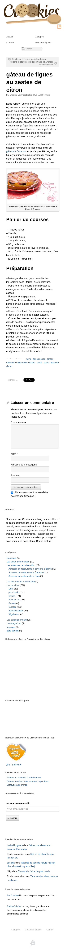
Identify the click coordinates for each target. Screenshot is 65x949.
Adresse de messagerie (24, 464)
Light (10, 588)
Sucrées (12, 606)
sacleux (11, 862)
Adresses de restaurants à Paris (24, 576)
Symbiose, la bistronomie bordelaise (29, 59)
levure (32, 362)
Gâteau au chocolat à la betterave (24, 777)
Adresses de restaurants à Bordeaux (26, 572)
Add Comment (44, 95)
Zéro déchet (13, 630)
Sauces (12, 603)
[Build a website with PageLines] (32, 942)
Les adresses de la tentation (21, 565)
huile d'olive (22, 362)
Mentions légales (43, 42)
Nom (14, 453)
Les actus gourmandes (18, 561)
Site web (15, 475)
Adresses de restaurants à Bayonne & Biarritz (30, 568)
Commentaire (18, 422)
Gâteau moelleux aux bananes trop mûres (28, 781)
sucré (46, 362)
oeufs (39, 362)
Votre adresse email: (18, 803)
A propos (39, 37)
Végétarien (13, 614)
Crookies (13, 95)
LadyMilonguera (15, 845)
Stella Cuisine (14, 906)
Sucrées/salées (15, 610)
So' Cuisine (13, 895)
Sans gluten (14, 599)
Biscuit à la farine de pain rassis (34, 871)
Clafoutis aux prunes (17, 784)
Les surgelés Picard (17, 619)
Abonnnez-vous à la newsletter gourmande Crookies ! (30, 494)
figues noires (39, 358)
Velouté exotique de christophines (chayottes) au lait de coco (31, 63)
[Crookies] (33, 13)
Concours (11, 557)
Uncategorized (14, 623)
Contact (10, 42)
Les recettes (13, 585)
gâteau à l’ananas (16, 151)
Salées (11, 595)
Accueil (9, 37)
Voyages (11, 627)
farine (28, 358)
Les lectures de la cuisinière (21, 581)
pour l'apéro (14, 592)
